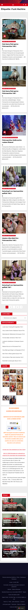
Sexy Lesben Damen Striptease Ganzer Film (13, 330)
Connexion (22, 601)
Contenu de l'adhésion (14, 606)
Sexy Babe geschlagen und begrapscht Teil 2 (13, 350)
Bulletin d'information (16, 589)
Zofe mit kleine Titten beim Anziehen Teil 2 (12, 357)
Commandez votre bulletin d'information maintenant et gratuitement (14, 585)
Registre (24, 592)
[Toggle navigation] (13, 5)
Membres (9, 589)
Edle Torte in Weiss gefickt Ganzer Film (12, 353)
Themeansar (13, 579)
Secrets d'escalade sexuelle (14, 594)
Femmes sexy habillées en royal (9, 41)
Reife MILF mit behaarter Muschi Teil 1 (11, 360)
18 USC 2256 (15, 582)
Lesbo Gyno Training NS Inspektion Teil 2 (12, 327)
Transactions (13, 604)
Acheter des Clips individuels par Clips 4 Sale (14, 449)
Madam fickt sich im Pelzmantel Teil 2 (11, 346)
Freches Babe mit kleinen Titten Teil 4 (11, 337)
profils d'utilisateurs (16, 601)
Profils (10, 601)
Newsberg (22, 577)
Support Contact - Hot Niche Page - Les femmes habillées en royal (14, 598)
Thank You (5, 601)
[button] (23, 4)
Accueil (11, 582)
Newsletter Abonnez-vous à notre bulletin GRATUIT (12, 592)
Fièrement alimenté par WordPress (9, 577)
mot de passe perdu (6, 604)
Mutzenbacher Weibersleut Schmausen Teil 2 (13, 334)
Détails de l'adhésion (21, 604)
